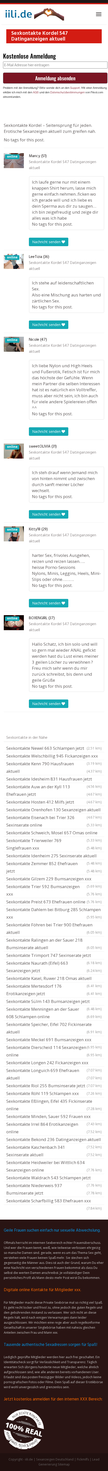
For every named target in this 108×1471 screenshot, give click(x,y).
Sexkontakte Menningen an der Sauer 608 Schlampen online (54, 1012)
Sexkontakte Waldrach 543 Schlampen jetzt (54, 1178)
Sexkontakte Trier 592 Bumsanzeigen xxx (54, 890)
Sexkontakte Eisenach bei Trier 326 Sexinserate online (54, 821)
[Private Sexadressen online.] (34, 14)
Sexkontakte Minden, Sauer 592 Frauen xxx (54, 1117)
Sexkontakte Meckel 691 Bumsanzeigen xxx (54, 1040)
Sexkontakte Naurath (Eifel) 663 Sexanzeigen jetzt (54, 966)
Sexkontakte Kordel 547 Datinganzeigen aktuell (62, 165)
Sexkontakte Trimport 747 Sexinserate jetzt (54, 955)
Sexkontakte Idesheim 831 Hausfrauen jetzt (54, 779)
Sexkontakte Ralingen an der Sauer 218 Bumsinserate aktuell (54, 943)
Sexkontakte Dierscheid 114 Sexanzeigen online (54, 1051)
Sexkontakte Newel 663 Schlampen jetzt (54, 748)
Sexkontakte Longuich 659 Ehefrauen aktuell (54, 1074)
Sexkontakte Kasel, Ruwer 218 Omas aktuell (54, 978)
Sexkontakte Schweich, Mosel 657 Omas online (54, 833)
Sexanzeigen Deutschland (55, 1459)
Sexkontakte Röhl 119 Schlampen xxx (54, 1093)
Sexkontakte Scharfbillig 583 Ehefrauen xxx (54, 1201)
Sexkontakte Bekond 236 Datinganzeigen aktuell (54, 1140)
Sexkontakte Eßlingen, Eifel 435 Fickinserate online (54, 1105)
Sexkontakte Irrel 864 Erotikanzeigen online (54, 1128)
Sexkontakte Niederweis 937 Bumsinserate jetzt (54, 1189)
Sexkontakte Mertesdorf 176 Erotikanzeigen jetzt (54, 989)
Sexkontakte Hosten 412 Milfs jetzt (54, 802)
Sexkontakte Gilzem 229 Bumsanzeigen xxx (54, 879)
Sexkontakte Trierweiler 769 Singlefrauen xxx (54, 844)
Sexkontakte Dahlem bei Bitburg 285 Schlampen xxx (54, 913)
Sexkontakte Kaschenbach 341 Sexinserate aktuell (54, 1151)
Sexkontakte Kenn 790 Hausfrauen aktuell (54, 767)
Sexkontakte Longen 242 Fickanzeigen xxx (54, 1063)
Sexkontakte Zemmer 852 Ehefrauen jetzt (54, 867)
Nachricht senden (47, 241)
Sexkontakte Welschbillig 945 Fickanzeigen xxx (54, 756)
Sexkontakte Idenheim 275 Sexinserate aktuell (54, 856)
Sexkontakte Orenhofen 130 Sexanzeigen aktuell (54, 810)
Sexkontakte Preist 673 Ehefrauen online (54, 902)
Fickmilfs (83, 1459)
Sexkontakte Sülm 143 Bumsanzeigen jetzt (54, 1001)
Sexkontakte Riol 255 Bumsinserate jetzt (54, 1085)
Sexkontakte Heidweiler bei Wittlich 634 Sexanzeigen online (54, 1166)
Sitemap (64, 1464)
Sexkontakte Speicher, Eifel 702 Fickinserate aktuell (54, 1028)
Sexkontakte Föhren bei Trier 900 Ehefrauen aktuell (54, 928)
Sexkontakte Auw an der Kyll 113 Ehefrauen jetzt (54, 790)
